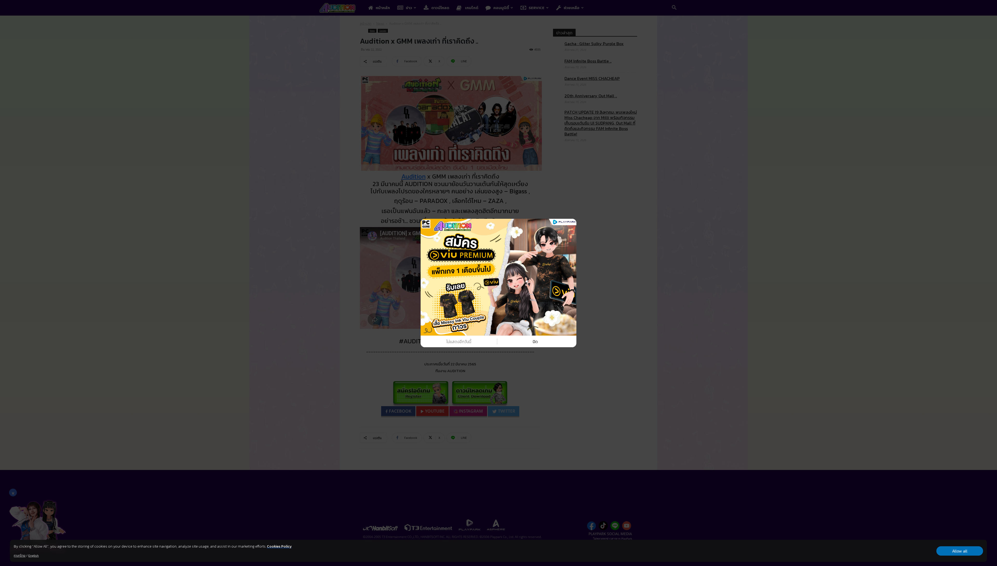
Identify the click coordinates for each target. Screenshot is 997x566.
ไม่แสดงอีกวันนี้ (458, 341)
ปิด (535, 341)
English (33, 555)
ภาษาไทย (19, 555)
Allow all (959, 551)
